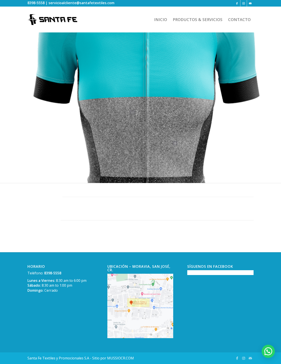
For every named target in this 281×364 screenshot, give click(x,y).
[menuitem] (160, 19)
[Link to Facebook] (237, 3)
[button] (268, 351)
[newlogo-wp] (55, 19)
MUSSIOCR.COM (120, 358)
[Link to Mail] (250, 3)
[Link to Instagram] (243, 3)
